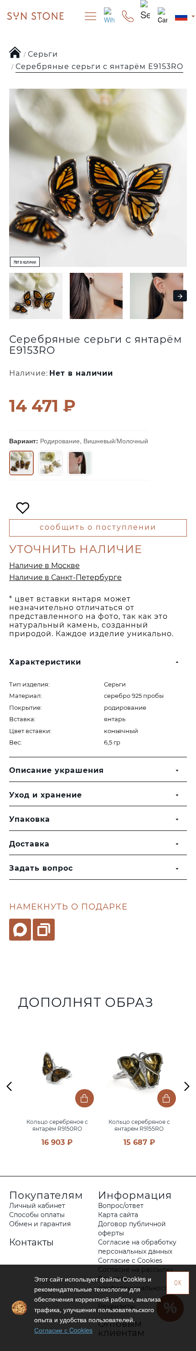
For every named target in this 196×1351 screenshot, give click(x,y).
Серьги (43, 54)
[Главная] (15, 53)
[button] (12, 296)
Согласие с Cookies (63, 1330)
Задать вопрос (41, 868)
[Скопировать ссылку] (44, 930)
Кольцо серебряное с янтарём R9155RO (139, 1125)
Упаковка (29, 819)
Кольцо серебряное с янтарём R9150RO (57, 1125)
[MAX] (20, 930)
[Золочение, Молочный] (50, 463)
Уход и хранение (45, 795)
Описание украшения (56, 770)
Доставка (29, 844)
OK (178, 1283)
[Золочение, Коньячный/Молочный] (79, 463)
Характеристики (45, 662)
